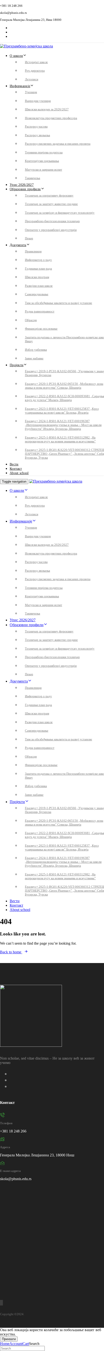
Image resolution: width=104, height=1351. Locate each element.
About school (19, 473)
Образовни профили (25, 189)
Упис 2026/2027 (22, 185)
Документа (18, 245)
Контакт (16, 469)
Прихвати (9, 1339)
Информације (20, 86)
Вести (14, 464)
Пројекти (16, 365)
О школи (16, 56)
